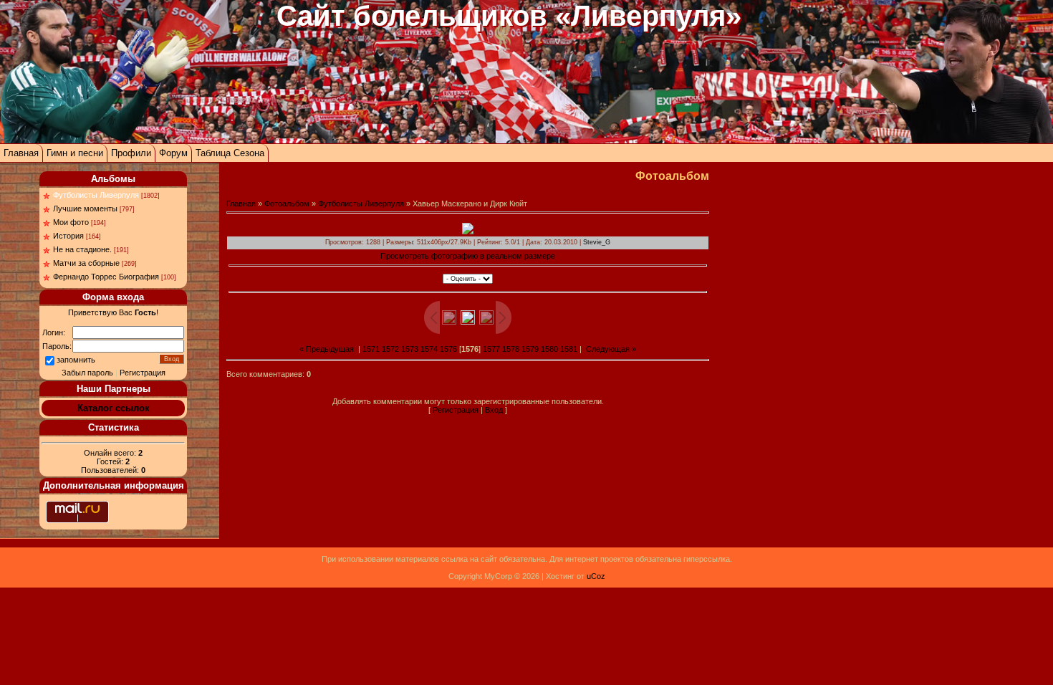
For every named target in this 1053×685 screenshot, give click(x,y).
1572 (390, 349)
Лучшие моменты (85, 208)
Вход (494, 410)
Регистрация (142, 372)
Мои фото (71, 222)
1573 (409, 349)
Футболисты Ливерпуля (96, 195)
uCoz (596, 576)
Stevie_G (596, 242)
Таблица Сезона (230, 153)
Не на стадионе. (82, 249)
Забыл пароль (87, 372)
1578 (510, 349)
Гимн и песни (75, 153)
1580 (549, 349)
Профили (131, 153)
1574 (429, 349)
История (68, 235)
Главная (21, 153)
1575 (448, 349)
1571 (371, 349)
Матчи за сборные (86, 263)
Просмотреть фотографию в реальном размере (467, 256)
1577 (491, 349)
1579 (530, 349)
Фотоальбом (286, 203)
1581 (568, 349)
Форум (173, 153)
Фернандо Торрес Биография (106, 276)
